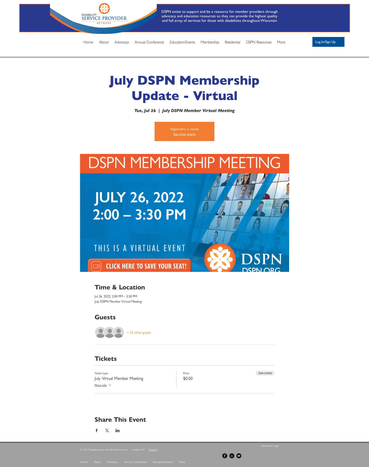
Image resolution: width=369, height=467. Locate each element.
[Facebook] (224, 455)
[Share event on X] (107, 430)
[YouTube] (238, 455)
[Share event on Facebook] (97, 430)
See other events (184, 133)
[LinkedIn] (231, 455)
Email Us (153, 449)
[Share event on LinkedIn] (118, 430)
